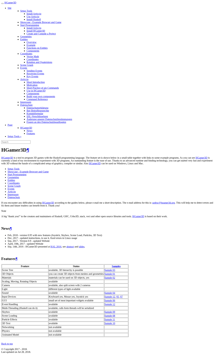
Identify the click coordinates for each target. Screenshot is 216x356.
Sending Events (34, 70)
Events (23, 68)
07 (121, 296)
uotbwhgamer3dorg (163, 202)
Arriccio (24, 79)
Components (33, 50)
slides (81, 246)
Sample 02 (110, 277)
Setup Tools (26, 11)
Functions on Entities (37, 48)
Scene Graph (26, 65)
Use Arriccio (33, 16)
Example (31, 45)
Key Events (32, 76)
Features (31, 133)
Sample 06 (110, 300)
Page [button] (10, 125)
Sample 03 (110, 270)
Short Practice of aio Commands (43, 88)
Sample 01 (110, 274)
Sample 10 (110, 323)
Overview (32, 42)
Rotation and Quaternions (39, 62)
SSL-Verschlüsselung (37, 116)
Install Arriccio (34, 13)
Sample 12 (110, 296)
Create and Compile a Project (41, 33)
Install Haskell (34, 19)
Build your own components (41, 96)
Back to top (7, 343)
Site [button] (9, 8)
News (29, 130)
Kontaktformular (35, 113)
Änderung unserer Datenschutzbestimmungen (49, 119)
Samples (116, 266)
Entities (24, 39)
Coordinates (26, 53)
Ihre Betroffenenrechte (38, 110)
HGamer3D (10, 2)
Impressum (25, 102)
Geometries (26, 36)
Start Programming (29, 25)
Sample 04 (110, 293)
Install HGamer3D (36, 30)
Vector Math (33, 56)
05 (117, 296)
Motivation (32, 85)
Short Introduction (36, 82)
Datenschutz (26, 105)
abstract (70, 246)
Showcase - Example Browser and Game (40, 22)
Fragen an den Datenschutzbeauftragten (46, 122)
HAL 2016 (55, 246)
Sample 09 (110, 312)
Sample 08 (110, 315)
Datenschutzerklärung (37, 107)
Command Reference (37, 99)
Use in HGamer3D (36, 90)
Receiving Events (35, 73)
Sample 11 (110, 319)
